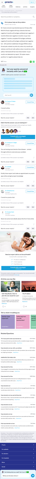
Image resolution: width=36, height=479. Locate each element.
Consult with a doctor (9, 10)
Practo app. (16, 275)
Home (1, 10)
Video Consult (11, 6)
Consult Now (30, 102)
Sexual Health (19, 10)
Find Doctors (4, 6)
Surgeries (32, 6)
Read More (19, 343)
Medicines (18, 6)
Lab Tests (25, 6)
